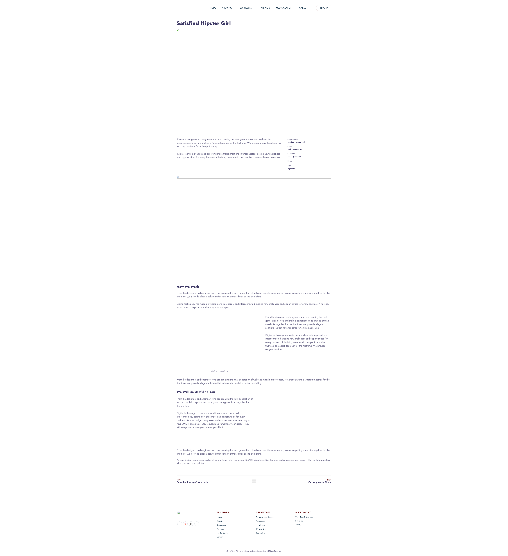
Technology (261, 532)
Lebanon (299, 520)
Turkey (298, 524)
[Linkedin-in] (179, 523)
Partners (265, 7)
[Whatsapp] (196, 523)
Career (303, 7)
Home (213, 7)
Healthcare (260, 524)
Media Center (283, 7)
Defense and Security (265, 517)
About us (227, 7)
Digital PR (291, 168)
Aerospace (260, 520)
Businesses (246, 7)
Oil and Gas (261, 528)
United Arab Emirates (304, 516)
